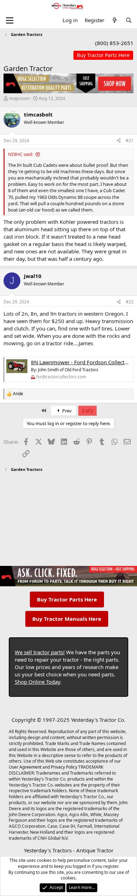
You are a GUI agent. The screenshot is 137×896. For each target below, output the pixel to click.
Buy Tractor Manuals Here (66, 618)
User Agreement (25, 767)
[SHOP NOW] (103, 55)
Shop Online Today (37, 681)
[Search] (129, 20)
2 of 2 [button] (87, 411)
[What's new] (115, 20)
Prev (66, 411)
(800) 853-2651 (114, 42)
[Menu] (9, 20)
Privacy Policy (64, 767)
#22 (129, 302)
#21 (129, 141)
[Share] (118, 141)
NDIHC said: (20, 154)
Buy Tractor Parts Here (67, 599)
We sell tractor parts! (40, 652)
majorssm (19, 98)
